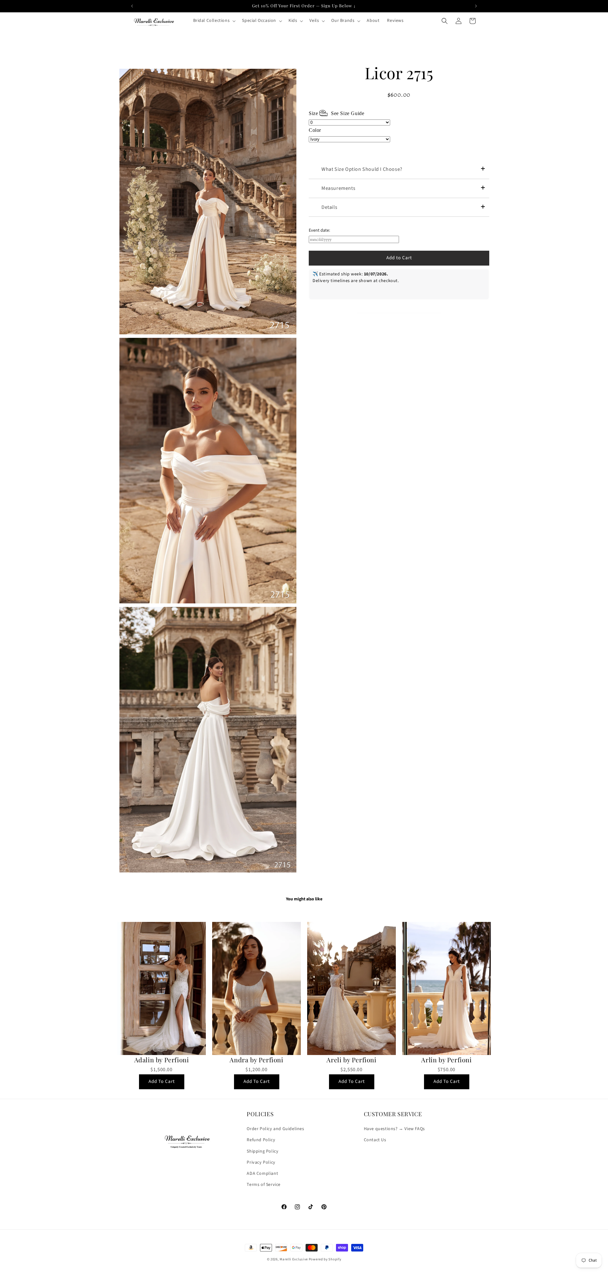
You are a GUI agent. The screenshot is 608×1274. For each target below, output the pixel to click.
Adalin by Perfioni (161, 1060)
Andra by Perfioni (256, 1060)
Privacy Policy (261, 1162)
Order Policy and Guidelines (275, 1129)
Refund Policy (261, 1140)
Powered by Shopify (325, 1259)
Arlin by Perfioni (446, 1060)
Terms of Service (264, 1184)
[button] (213, 20)
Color (315, 130)
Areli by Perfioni (351, 1060)
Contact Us (375, 1140)
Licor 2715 (399, 72)
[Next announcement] (476, 6)
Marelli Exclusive (294, 1259)
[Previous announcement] (132, 6)
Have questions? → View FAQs (394, 1129)
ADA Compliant (262, 1173)
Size (336, 113)
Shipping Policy (262, 1151)
